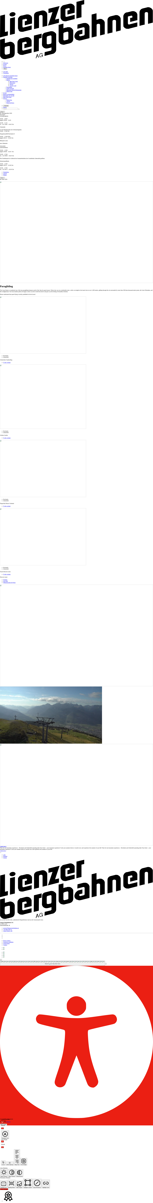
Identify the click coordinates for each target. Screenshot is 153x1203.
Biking (8, 80)
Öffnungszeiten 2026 (6, 113)
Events (5, 64)
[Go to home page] (76, 58)
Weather (5, 579)
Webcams (5, 63)
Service (11, 84)
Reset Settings (4, 1189)
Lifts (4, 855)
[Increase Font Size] (2, 1123)
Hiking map (9, 91)
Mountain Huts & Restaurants (13, 90)
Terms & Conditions (8, 942)
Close (2, 111)
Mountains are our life (8, 95)
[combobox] (52, 963)
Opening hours (7, 67)
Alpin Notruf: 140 (7, 931)
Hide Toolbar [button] (3, 1124)
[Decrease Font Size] (2, 1128)
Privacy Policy (7, 940)
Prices (4, 65)
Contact (5, 945)
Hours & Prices (10, 103)
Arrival (8, 101)
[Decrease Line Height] (2, 1147)
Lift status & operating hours (10, 75)
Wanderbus (6, 172)
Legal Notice (6, 943)
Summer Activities (7, 77)
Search (5, 107)
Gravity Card (13, 85)
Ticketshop (6, 73)
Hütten (5, 175)
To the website (7, 362)
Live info (5, 71)
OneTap (8, 1121)
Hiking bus (9, 100)
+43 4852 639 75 (7, 929)
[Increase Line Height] (2, 1141)
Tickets (5, 857)
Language (6, 105)
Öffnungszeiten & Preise (9, 582)
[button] (106, 964)
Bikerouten (12, 83)
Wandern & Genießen (11, 78)
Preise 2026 (4, 179)
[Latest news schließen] (0, 852)
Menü (5, 68)
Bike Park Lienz (14, 81)
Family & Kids (10, 88)
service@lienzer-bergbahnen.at (11, 928)
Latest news (3, 850)
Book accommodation (8, 94)
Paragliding (9, 87)
